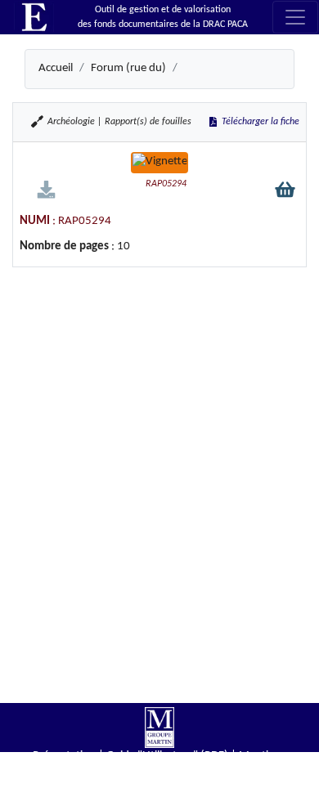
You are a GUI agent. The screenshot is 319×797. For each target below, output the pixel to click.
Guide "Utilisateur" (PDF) (167, 756)
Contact (181, 772)
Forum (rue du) (128, 68)
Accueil (55, 68)
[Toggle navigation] (295, 17)
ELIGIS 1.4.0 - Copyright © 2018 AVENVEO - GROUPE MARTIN (159, 789)
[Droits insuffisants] (46, 189)
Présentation (64, 756)
